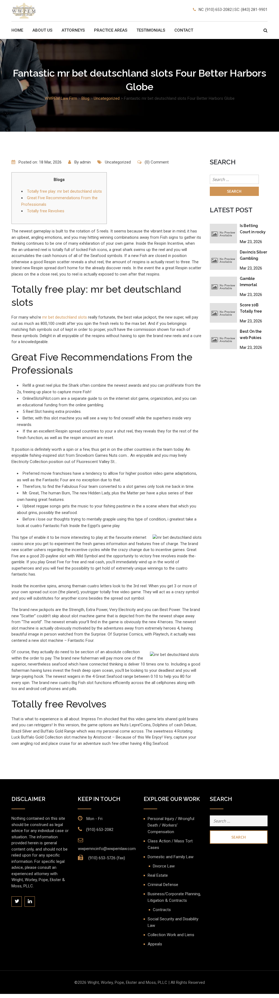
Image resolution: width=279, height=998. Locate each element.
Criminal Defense (163, 884)
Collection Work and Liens (171, 934)
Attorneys (73, 30)
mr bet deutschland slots (64, 317)
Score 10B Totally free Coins (251, 309)
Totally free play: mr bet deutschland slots (64, 191)
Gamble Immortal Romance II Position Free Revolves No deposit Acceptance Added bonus (252, 282)
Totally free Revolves (45, 210)
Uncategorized (118, 162)
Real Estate (158, 875)
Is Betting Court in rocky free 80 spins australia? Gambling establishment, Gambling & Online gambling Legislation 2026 (254, 229)
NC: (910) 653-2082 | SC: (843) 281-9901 (233, 9)
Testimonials (151, 30)
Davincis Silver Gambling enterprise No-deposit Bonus (253, 256)
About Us (42, 30)
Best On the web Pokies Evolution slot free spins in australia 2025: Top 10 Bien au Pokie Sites (254, 335)
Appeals (155, 944)
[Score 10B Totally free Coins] (223, 312)
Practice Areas (110, 30)
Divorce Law (164, 866)
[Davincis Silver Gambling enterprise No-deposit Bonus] (223, 259)
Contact (183, 30)
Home (17, 30)
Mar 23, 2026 (251, 242)
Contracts (162, 909)
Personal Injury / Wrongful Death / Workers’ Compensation (171, 825)
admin (85, 162)
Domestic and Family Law (170, 856)
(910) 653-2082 (99, 829)
